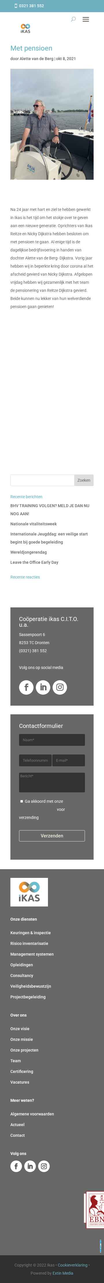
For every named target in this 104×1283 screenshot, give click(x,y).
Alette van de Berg (36, 58)
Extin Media (63, 1273)
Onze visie (19, 1028)
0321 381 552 (31, 5)
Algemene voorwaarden (32, 1114)
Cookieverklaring (73, 1265)
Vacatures (19, 1082)
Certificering (21, 1071)
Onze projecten (24, 1050)
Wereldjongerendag (28, 552)
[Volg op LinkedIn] (43, 687)
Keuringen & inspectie (30, 932)
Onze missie (21, 1039)
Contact (17, 1135)
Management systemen (32, 954)
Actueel (17, 1124)
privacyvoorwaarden (37, 809)
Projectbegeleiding (28, 997)
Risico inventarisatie (29, 943)
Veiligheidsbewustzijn (30, 986)
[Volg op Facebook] (26, 687)
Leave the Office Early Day (34, 562)
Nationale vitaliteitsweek (33, 524)
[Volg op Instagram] (60, 687)
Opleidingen (21, 965)
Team (15, 1060)
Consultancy (21, 975)
